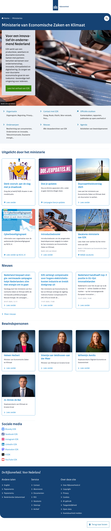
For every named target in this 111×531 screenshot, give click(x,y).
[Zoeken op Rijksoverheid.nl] (106, 18)
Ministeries (17, 18)
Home (6, 18)
